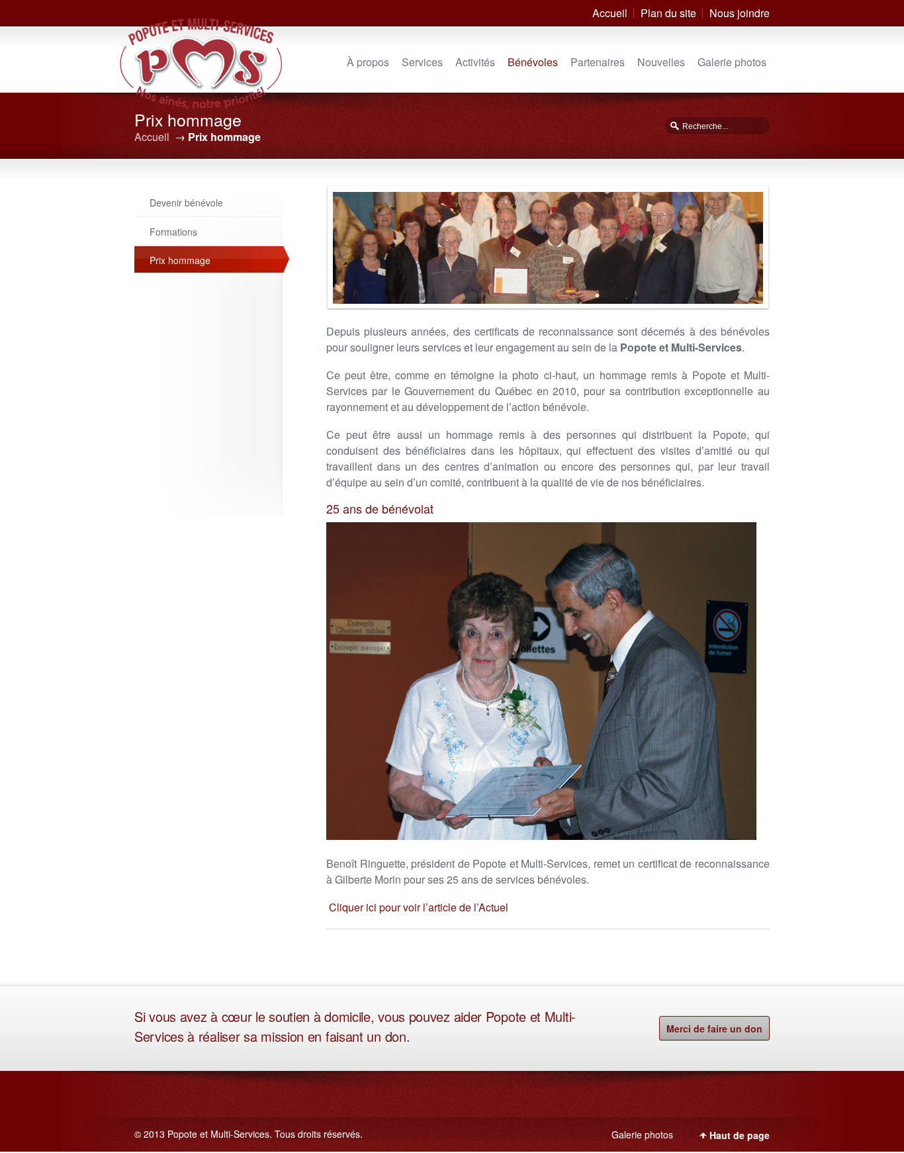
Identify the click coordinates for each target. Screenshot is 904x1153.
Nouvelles (661, 61)
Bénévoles (533, 61)
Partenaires (597, 61)
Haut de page (739, 1135)
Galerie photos (732, 61)
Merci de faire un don (714, 1028)
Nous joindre (739, 13)
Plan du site (668, 13)
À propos (368, 61)
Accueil (609, 13)
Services (422, 61)
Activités (475, 61)
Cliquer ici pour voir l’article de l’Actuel (417, 907)
